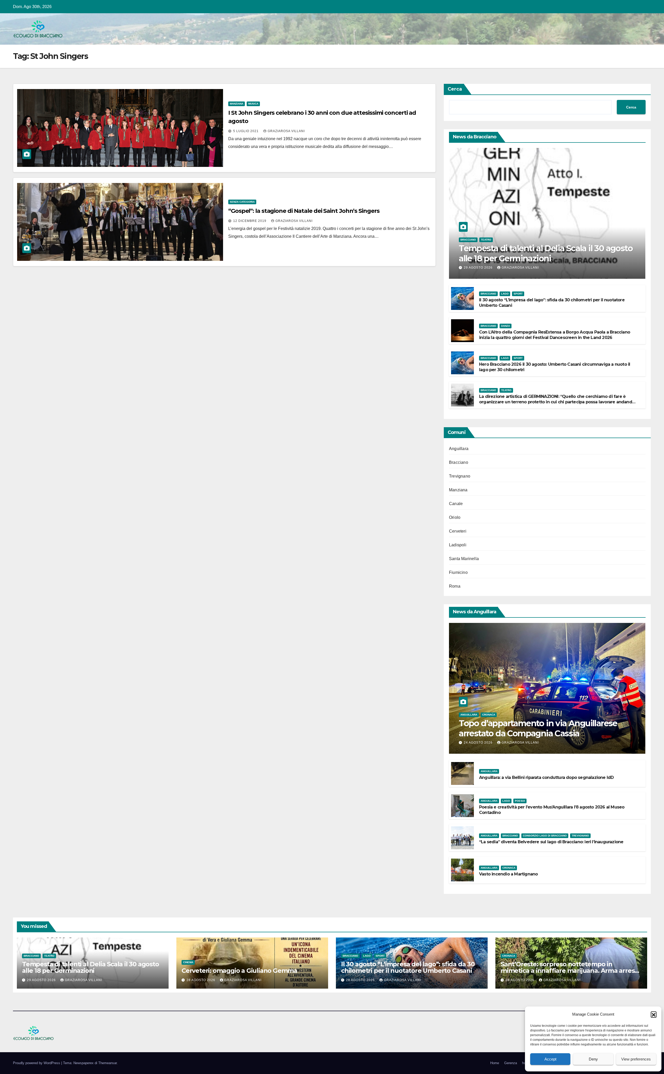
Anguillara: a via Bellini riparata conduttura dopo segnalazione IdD (546, 777)
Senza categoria (242, 201)
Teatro (486, 239)
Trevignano (459, 476)
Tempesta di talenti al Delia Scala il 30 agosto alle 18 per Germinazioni (546, 253)
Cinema (188, 962)
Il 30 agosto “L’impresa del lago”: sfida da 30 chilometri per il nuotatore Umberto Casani (408, 967)
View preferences (636, 1059)
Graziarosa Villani (286, 131)
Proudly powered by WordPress (37, 1063)
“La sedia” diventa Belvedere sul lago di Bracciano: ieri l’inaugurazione (551, 841)
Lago (505, 293)
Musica (253, 103)
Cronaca (488, 714)
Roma (454, 586)
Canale (456, 503)
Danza (505, 325)
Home (494, 1063)
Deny (593, 1059)
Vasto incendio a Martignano (508, 874)
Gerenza (510, 1063)
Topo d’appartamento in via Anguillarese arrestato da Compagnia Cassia (538, 728)
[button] (653, 1014)
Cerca (455, 89)
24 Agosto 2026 (479, 742)
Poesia (520, 800)
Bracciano (468, 239)
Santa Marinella (464, 558)
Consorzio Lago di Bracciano (545, 835)
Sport (518, 293)
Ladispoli (457, 545)
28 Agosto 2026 (201, 980)
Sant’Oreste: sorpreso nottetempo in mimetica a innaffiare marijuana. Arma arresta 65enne (571, 970)
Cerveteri (457, 531)
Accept (550, 1059)
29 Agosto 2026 (479, 267)
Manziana (236, 103)
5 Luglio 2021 (246, 131)
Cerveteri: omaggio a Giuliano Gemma (239, 970)
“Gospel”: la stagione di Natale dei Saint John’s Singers (303, 210)
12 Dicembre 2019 (250, 221)
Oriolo (454, 517)
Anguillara (458, 448)
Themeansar (107, 1063)
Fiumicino (458, 572)
